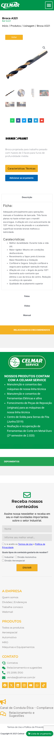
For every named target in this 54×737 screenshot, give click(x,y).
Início (5, 25)
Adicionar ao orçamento (21, 178)
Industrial (9, 557)
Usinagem (28, 25)
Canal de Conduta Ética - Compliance (26, 708)
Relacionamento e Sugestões (21, 714)
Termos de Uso (25, 544)
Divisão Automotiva (27, 557)
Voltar (14, 37)
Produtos (15, 25)
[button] (48, 5)
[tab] (27, 197)
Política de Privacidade (35, 727)
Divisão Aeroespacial (15, 560)
